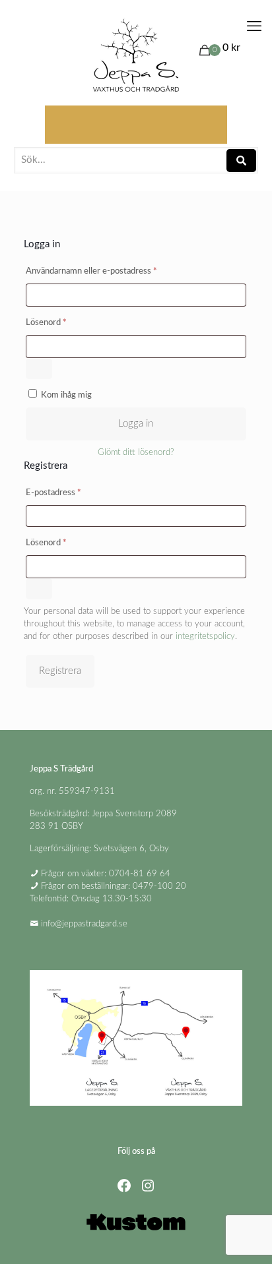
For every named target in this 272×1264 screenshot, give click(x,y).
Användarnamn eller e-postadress (115, 271)
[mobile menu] (254, 26)
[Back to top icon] (245, 1237)
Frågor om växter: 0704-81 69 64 (105, 874)
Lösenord (70, 322)
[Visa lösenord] (39, 368)
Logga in (135, 424)
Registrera (60, 671)
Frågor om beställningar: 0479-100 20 (113, 886)
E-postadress (77, 492)
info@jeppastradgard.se (84, 924)
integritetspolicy (205, 636)
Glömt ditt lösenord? (136, 452)
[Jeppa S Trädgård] (136, 56)
